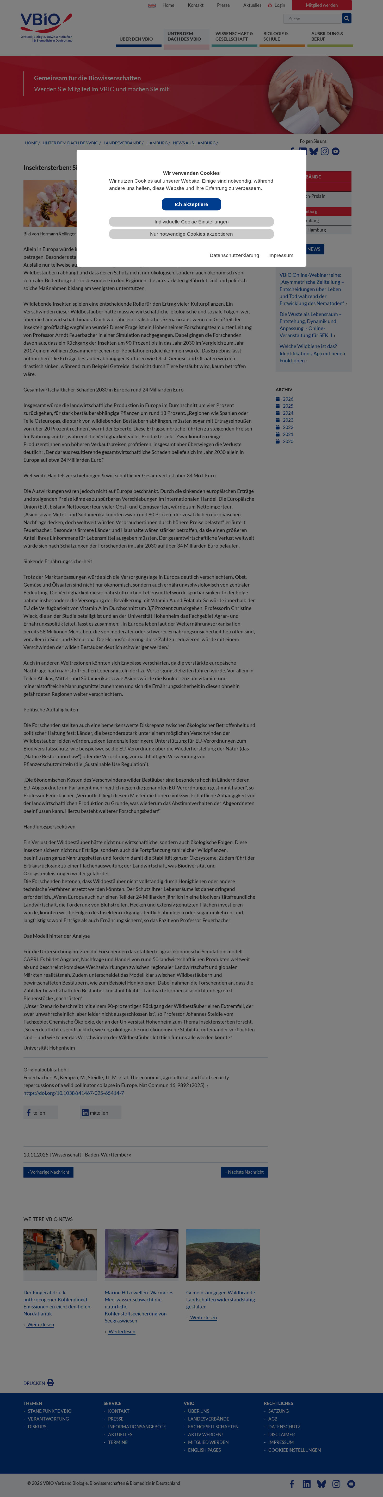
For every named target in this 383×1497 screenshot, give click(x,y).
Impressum (280, 255)
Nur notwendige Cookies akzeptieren (191, 234)
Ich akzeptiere (191, 204)
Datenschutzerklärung (234, 255)
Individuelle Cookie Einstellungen (192, 221)
